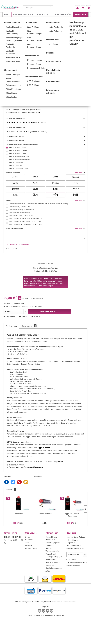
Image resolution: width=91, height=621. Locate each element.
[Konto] (77, 7)
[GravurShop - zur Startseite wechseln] (10, 8)
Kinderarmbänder (34, 60)
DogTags (50, 52)
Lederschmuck (53, 22)
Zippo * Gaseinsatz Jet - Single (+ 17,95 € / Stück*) (25, 218)
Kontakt (27, 537)
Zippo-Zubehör (44, 447)
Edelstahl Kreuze (13, 57)
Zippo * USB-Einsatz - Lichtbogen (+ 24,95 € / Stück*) (26, 224)
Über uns (49, 548)
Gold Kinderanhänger (34, 45)
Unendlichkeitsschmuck (53, 71)
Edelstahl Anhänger (14, 27)
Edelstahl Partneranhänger (13, 32)
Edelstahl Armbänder (10, 45)
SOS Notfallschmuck (34, 76)
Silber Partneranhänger (13, 80)
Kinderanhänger (34, 64)
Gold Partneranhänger (34, 32)
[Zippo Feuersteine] (45, 503)
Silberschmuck (10, 70)
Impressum (50, 545)
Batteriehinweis (51, 537)
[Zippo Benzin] (18, 503)
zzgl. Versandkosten (17, 303)
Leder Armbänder (56, 27)
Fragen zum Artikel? (17, 465)
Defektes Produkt (31, 548)
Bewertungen (29, 326)
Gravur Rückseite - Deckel (15, 136)
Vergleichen (10, 316)
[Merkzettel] (83, 7)
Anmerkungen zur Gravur (44, 228)
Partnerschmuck (53, 61)
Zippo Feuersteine (45, 513)
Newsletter (28, 540)
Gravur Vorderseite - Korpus (15, 127)
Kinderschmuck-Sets (36, 68)
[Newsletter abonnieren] (85, 554)
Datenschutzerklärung (54, 562)
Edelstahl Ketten (13, 61)
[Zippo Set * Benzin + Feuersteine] (72, 503)
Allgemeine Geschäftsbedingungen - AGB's (55, 568)
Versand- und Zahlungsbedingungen (54, 555)
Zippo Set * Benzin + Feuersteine (72, 514)
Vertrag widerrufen (52, 551)
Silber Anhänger (13, 74)
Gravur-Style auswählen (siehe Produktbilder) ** (22, 144)
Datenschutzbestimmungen (75, 563)
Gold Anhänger (33, 27)
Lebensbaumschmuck (52, 91)
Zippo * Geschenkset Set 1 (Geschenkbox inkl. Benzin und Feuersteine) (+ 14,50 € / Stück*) (38, 204)
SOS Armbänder (34, 81)
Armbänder (53, 44)
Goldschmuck (31, 22)
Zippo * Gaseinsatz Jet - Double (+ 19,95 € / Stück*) (25, 221)
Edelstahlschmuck (12, 22)
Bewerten (37, 316)
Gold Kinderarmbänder (34, 39)
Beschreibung (11, 326)
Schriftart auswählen (44, 172)
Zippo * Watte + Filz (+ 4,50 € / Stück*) (21, 215)
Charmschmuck (53, 81)
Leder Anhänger (55, 31)
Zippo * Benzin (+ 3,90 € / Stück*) (19, 206)
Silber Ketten (11, 97)
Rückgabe (28, 545)
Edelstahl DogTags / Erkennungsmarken (14, 39)
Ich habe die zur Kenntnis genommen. (76, 563)
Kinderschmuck (32, 55)
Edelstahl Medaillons (10, 52)
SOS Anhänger (33, 85)
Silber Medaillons (13, 89)
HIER (38, 112)
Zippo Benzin (18, 513)
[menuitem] (38, 7)
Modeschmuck (52, 39)
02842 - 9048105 (12, 537)
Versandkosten (50, 602)
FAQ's (27, 542)
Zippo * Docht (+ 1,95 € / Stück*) (19, 212)
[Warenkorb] (88, 7)
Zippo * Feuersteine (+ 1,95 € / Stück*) (21, 209)
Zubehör (44, 200)
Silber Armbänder (13, 85)
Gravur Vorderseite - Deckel (15, 118)
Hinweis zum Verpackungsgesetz (53, 541)
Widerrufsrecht (51, 559)
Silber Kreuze (11, 93)
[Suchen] (51, 7)
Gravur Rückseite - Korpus (15, 140)
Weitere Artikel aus (26, 467)
